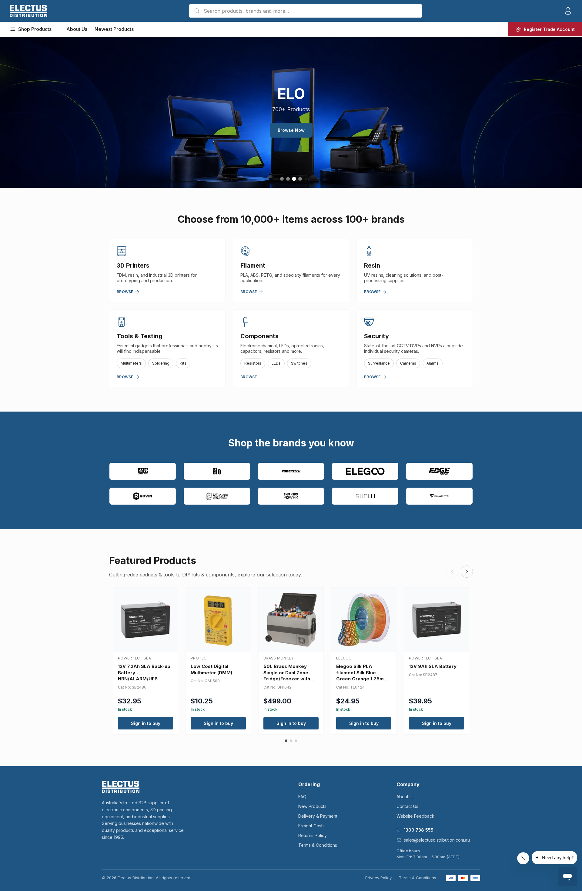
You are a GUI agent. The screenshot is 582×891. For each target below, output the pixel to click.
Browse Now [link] (291, 130)
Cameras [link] (408, 363)
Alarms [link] (432, 363)
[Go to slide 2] (288, 179)
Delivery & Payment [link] (317, 816)
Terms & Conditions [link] (317, 845)
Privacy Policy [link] (378, 877)
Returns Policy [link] (312, 835)
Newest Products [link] (114, 29)
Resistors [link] (252, 363)
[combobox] (305, 11)
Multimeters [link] (131, 363)
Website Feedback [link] (415, 816)
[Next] (467, 572)
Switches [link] (299, 363)
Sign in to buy (145, 723)
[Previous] (452, 572)
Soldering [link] (160, 363)
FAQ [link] (302, 796)
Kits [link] (183, 363)
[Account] (568, 11)
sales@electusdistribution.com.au (437, 840)
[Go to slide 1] (282, 179)
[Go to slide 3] (294, 179)
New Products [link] (312, 806)
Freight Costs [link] (311, 825)
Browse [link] (125, 291)
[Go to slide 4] (300, 179)
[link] (28, 11)
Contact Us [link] (407, 806)
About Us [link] (76, 29)
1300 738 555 (418, 830)
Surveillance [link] (379, 363)
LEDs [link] (276, 363)
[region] (291, 112)
